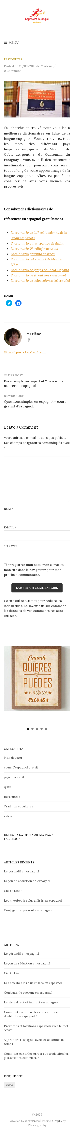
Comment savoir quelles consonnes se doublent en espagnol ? (31, 1014)
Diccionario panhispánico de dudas (37, 243)
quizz (7, 787)
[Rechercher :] (66, 42)
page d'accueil (14, 777)
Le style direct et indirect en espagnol (31, 1002)
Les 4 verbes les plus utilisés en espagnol (33, 900)
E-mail (10, 527)
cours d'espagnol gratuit (21, 767)
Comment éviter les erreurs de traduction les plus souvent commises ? (36, 1056)
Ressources (13, 59)
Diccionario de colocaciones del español (40, 280)
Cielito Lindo (13, 891)
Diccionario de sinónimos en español (38, 275)
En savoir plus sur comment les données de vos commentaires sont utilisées (35, 611)
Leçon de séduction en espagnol (27, 881)
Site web (10, 546)
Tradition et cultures (18, 806)
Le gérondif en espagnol (21, 871)
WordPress (32, 1121)
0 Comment (12, 71)
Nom (8, 509)
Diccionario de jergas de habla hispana (40, 270)
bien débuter (13, 757)
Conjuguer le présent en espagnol (28, 910)
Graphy (57, 1121)
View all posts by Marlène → (25, 352)
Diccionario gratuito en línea (33, 254)
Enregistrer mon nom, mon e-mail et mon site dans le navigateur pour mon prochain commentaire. (34, 570)
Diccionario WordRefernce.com (34, 248)
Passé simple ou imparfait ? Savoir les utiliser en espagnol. (33, 383)
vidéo (8, 816)
